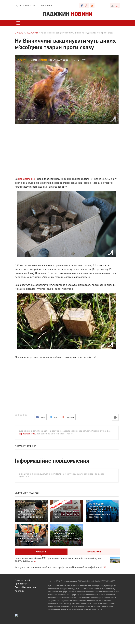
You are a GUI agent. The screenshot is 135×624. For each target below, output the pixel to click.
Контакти (19, 591)
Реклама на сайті (23, 580)
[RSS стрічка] (92, 5)
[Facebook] (81, 5)
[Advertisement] (67, 150)
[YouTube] (86, 5)
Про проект (21, 583)
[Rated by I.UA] (22, 618)
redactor (43, 60)
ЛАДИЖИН (23, 60)
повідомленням (27, 179)
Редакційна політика (25, 587)
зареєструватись (27, 433)
